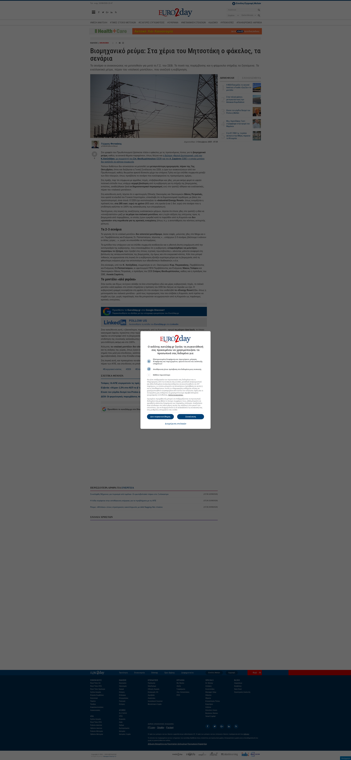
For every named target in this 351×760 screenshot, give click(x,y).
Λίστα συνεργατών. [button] (175, 395)
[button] (175, 375)
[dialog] (175, 380)
